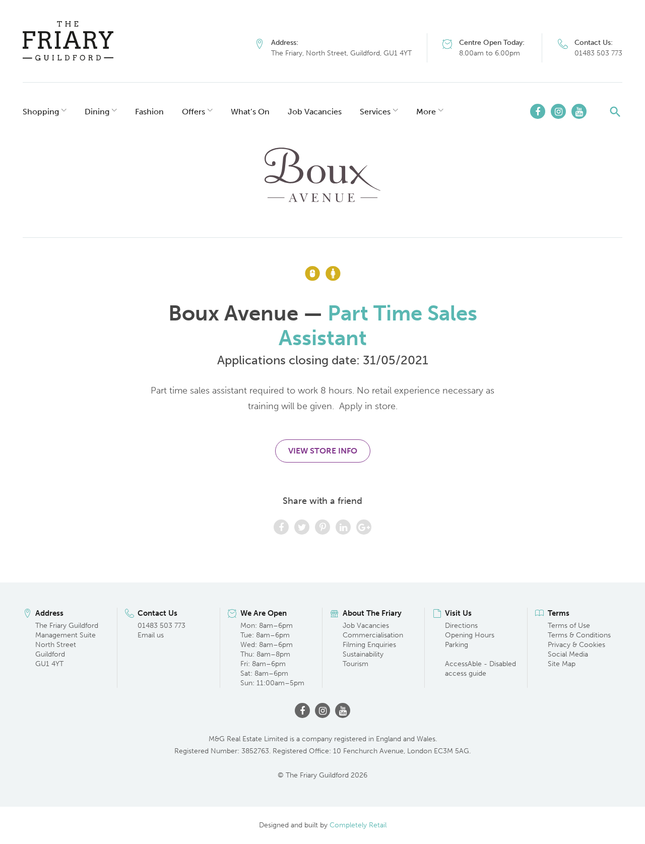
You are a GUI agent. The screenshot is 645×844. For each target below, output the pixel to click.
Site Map (561, 664)
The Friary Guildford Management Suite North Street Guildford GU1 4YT (66, 644)
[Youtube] (579, 111)
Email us (151, 635)
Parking (456, 644)
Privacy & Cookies (576, 644)
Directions (461, 625)
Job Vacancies (315, 111)
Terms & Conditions (579, 635)
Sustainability (363, 654)
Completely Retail (358, 825)
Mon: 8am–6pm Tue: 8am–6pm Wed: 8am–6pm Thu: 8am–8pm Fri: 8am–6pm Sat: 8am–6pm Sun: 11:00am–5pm (272, 654)
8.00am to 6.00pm (489, 53)
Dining (97, 111)
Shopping (41, 111)
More (426, 111)
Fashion (149, 111)
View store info (322, 451)
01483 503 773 (598, 53)
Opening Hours (469, 635)
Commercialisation (373, 635)
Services (375, 111)
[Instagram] (558, 111)
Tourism (355, 664)
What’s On (250, 111)
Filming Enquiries (369, 644)
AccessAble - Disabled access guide (480, 669)
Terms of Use (569, 625)
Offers (193, 111)
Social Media (568, 654)
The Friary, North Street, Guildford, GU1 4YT (341, 53)
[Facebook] (537, 111)
